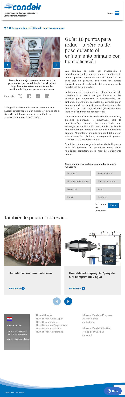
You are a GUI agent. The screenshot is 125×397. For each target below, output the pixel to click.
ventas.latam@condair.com (19, 339)
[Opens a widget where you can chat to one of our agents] (113, 391)
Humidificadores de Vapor (49, 318)
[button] (8, 65)
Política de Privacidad (93, 331)
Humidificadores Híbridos (49, 328)
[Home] (5, 28)
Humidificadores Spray (47, 322)
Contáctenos (88, 322)
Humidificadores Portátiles (49, 331)
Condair (22, 6)
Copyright (87, 335)
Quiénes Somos (90, 318)
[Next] (68, 301)
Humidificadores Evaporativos (51, 325)
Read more (15, 288)
